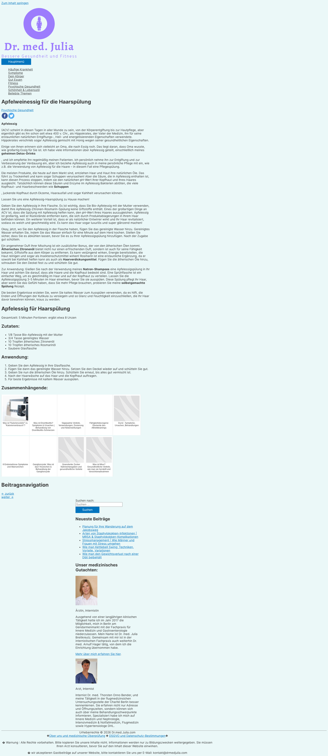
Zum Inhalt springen (15, 3)
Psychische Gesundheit (17, 110)
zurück (7, 493)
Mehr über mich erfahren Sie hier (98, 654)
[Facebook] (5, 116)
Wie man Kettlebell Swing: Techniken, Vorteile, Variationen (108, 548)
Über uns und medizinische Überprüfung (77, 736)
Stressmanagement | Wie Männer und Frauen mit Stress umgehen (108, 542)
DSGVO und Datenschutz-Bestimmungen (137, 736)
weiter (7, 497)
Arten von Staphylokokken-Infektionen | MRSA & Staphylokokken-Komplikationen (110, 535)
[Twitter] (11, 116)
